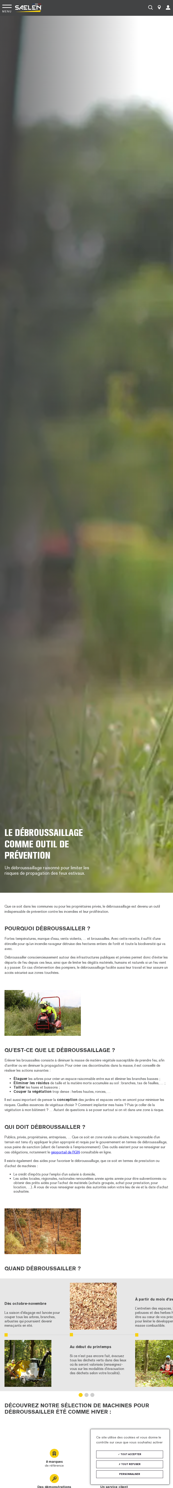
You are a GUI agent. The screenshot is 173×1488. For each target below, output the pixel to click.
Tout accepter (130, 1454)
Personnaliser (129, 1474)
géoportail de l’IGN (65, 1152)
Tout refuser (131, 1464)
